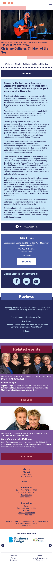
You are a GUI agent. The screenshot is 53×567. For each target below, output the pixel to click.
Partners (13, 556)
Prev (2, 545)
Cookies (13, 560)
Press (39, 556)
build (30, 525)
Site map (39, 560)
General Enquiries (27, 497)
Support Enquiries (26, 515)
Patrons (26, 510)
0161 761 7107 (29, 492)
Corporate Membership (26, 508)
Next (50, 545)
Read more (26, 400)
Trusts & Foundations (26, 513)
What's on (8, 64)
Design (23, 525)
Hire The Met (26, 495)
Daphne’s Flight (8, 382)
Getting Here (26, 481)
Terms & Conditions (39, 558)
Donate (26, 506)
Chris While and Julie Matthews (16, 439)
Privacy (14, 558)
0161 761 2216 (31, 490)
